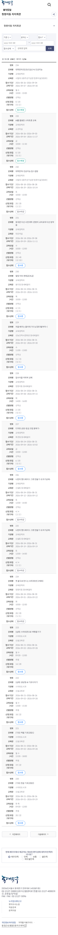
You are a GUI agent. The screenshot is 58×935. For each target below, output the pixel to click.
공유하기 (54, 14)
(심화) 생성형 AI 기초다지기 (26, 682)
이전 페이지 (16, 834)
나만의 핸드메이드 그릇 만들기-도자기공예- (33, 479)
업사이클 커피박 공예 (23, 377)
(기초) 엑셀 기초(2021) (24, 732)
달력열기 (23, 43)
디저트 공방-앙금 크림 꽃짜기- (27, 428)
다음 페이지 (42, 834)
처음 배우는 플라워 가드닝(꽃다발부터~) (31, 327)
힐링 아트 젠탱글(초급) (24, 276)
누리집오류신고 (15, 901)
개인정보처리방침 (9, 922)
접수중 (20, 265)
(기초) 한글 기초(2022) (24, 783)
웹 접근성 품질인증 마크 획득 (13, 925)
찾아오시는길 (14, 904)
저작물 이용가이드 (25, 922)
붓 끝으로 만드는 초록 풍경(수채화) (29, 581)
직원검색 (12, 907)
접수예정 (20, 110)
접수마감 (20, 211)
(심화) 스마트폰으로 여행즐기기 (28, 632)
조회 (50, 48)
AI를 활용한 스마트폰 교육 (25, 120)
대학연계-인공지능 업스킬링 (26, 171)
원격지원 (12, 910)
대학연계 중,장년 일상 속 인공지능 (29, 69)
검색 (48, 6)
